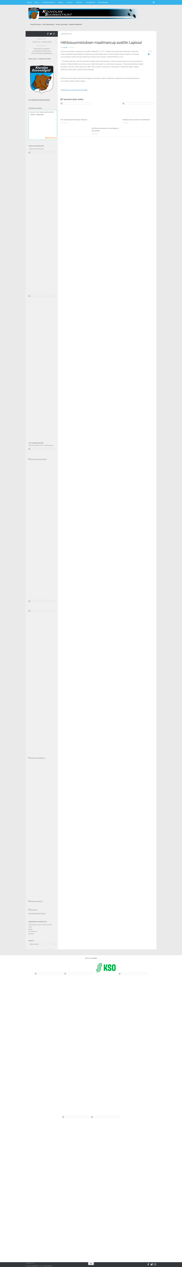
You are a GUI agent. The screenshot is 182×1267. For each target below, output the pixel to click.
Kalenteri (33, 114)
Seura (36, 2)
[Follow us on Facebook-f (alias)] (48, 34)
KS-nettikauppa (103, 2)
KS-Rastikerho (32, 931)
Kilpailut (79, 2)
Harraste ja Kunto (48, 2)
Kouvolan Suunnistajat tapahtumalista (42, 112)
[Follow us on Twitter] (51, 34)
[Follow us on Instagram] (54, 34)
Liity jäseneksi (90, 2)
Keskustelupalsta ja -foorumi (36, 913)
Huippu (60, 2)
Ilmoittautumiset (40, 114)
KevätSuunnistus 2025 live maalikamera (136, 120)
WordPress (35, 1266)
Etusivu (29, 2)
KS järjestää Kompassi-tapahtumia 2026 (40, 925)
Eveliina (65, 47)
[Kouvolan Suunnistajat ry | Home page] (85, 14)
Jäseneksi (31, 934)
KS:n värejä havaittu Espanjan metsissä (74, 120)
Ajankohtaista (66, 34)
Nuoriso (69, 2)
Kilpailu (30, 929)
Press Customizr (48, 1266)
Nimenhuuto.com (50, 137)
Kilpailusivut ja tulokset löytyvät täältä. (74, 90)
